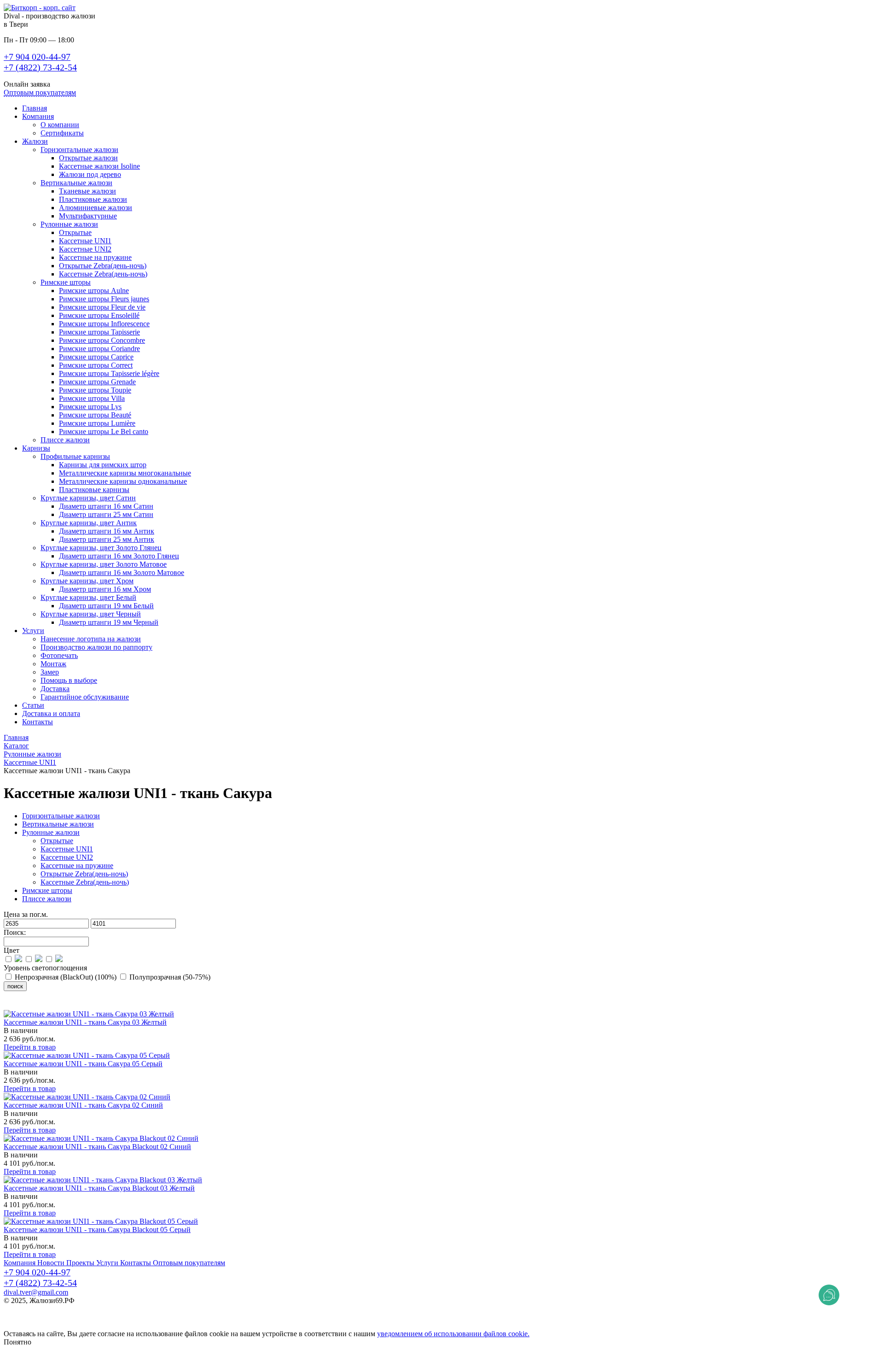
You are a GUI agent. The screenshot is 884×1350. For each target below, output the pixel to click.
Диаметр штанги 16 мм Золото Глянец (119, 556)
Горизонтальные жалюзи (79, 149)
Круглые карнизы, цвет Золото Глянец (101, 548)
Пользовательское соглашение (51, 1317)
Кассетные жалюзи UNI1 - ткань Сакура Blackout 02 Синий (97, 1146)
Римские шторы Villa (92, 398)
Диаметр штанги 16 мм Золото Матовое (121, 572)
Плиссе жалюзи (65, 440)
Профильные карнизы (75, 456)
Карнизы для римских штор (102, 465)
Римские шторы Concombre (102, 340)
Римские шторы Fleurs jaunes (104, 299)
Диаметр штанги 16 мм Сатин (106, 506)
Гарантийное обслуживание (85, 697)
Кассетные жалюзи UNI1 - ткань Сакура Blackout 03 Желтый (99, 1188)
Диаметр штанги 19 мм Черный (108, 622)
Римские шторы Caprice (96, 357)
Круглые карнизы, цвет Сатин (88, 498)
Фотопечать (59, 655)
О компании (60, 125)
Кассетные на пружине (95, 257)
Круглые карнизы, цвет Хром (87, 581)
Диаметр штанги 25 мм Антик (106, 539)
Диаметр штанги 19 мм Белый (106, 606)
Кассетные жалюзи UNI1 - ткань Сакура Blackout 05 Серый (97, 1229)
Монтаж (53, 664)
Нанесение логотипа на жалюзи (91, 639)
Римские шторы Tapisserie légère (109, 373)
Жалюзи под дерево (90, 174)
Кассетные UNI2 (85, 249)
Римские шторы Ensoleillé (99, 315)
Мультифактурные (88, 216)
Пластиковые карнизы (94, 489)
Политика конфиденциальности (54, 1309)
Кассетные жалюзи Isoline (99, 166)
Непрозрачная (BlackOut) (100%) (65, 977)
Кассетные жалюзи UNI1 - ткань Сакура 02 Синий (83, 1105)
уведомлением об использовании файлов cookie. (453, 1334)
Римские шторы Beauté (95, 415)
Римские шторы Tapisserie (99, 332)
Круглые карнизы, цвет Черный (91, 614)
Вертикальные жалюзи (76, 183)
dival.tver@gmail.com (36, 1292)
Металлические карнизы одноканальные (123, 481)
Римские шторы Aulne (94, 290)
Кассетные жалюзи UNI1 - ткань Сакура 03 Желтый (85, 1022)
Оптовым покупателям (40, 92)
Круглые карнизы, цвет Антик (89, 523)
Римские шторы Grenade (97, 382)
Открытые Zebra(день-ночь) (102, 266)
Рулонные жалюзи (69, 224)
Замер (50, 672)
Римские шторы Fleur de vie (102, 307)
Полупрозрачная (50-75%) (169, 977)
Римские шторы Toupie (95, 390)
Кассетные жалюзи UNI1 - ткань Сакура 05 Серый (83, 1064)
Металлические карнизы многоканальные (125, 473)
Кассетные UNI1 (85, 241)
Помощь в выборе (69, 680)
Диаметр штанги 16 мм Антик (106, 531)
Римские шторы (66, 282)
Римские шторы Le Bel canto (103, 431)
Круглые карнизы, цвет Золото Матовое (104, 564)
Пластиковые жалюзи (93, 199)
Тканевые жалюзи (87, 191)
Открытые (75, 232)
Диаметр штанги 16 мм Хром (105, 589)
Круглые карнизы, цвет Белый (88, 597)
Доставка (55, 689)
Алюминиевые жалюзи (95, 207)
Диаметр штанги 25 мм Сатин (106, 514)
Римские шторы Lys (90, 407)
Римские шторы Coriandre (99, 348)
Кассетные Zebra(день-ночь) (103, 274)
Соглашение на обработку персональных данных (81, 1325)
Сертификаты (62, 133)
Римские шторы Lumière (97, 423)
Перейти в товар (30, 1047)
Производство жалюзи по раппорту (96, 647)
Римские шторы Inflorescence (104, 324)
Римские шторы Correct (96, 365)
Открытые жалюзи (88, 158)
